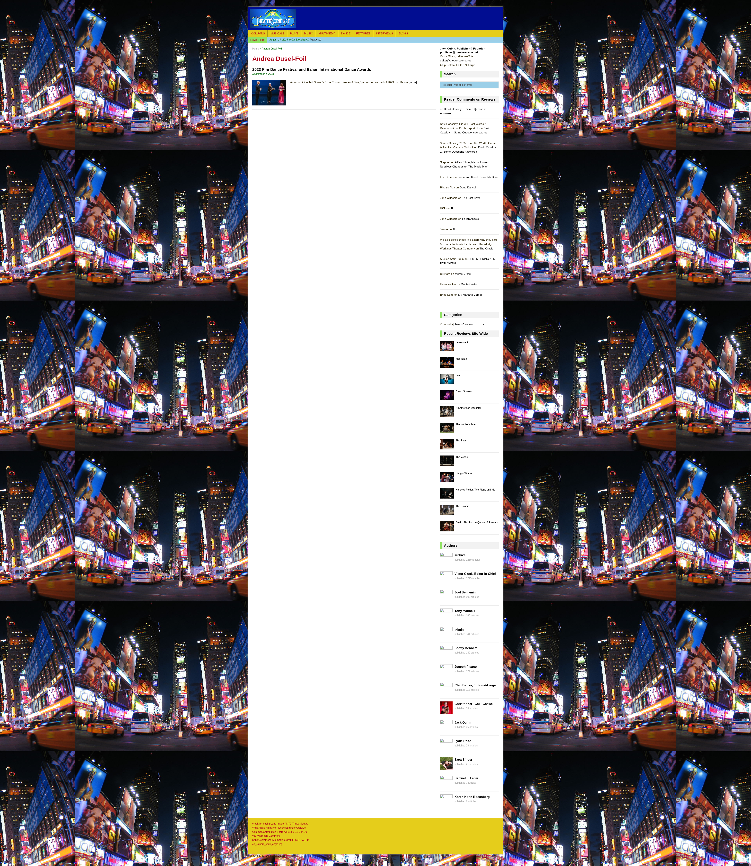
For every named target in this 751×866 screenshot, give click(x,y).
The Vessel (462, 457)
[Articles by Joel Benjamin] (446, 600)
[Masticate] (447, 365)
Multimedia (327, 33)
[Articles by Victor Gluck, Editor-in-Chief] (446, 581)
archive (460, 555)
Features (363, 33)
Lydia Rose (463, 741)
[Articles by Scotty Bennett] (446, 656)
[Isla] (447, 381)
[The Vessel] (447, 463)
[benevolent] (447, 348)
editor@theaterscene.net (455, 60)
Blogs (403, 33)
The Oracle (486, 248)
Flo (452, 208)
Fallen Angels (470, 218)
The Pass (461, 440)
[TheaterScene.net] (375, 18)
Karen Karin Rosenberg (472, 796)
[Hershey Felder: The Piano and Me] (447, 496)
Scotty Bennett (466, 648)
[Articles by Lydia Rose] (446, 749)
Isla (458, 375)
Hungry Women (464, 473)
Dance (345, 33)
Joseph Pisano (466, 666)
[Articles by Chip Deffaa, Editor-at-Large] (446, 693)
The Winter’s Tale (465, 424)
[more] (413, 82)
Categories (447, 324)
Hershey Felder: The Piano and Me (475, 489)
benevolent (462, 342)
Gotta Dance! (468, 187)
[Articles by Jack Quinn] (446, 730)
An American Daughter (468, 407)
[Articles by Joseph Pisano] (446, 674)
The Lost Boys (471, 197)
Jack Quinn (463, 722)
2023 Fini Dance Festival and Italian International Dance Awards (311, 69)
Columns (258, 33)
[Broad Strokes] (447, 398)
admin (459, 629)
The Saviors (462, 506)
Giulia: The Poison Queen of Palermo (477, 522)
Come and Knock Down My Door (477, 177)
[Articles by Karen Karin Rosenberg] (446, 804)
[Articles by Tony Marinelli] (446, 618)
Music (308, 33)
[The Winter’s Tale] (447, 430)
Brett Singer (463, 759)
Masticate (461, 358)
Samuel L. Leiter (466, 778)
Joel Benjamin (465, 592)
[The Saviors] (447, 512)
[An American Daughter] (447, 414)
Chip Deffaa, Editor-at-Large (475, 685)
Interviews (384, 33)
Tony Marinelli (465, 611)
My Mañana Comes (470, 294)
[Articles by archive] (446, 563)
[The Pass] (447, 447)
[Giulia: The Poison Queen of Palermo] (447, 529)
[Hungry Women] (447, 480)
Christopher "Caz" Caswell (474, 704)
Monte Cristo (463, 273)
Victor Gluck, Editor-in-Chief (475, 573)
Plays (294, 33)
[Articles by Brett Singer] (446, 767)
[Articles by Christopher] (446, 711)
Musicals (277, 33)
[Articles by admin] (446, 637)
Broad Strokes (297, 39)
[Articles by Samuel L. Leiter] (446, 786)
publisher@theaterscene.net (459, 52)
